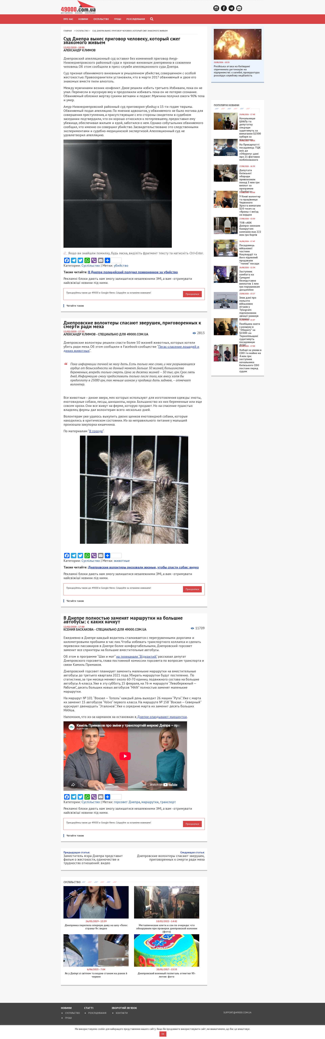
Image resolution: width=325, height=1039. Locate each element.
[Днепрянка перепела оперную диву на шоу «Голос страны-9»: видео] (96, 917)
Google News (239, 8)
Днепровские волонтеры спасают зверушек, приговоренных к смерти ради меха (171, 856)
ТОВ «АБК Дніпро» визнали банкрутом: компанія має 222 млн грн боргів (250, 228)
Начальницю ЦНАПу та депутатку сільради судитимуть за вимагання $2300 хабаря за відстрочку (250, 129)
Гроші (117, 19)
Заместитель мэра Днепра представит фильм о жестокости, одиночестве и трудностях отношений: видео (93, 858)
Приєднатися (192, 294)
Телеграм (231, 8)
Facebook (224, 8)
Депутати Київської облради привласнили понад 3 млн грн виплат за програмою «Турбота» (249, 180)
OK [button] (162, 1034)
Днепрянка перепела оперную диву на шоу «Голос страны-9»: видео (96, 926)
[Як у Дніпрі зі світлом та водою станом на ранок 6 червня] (96, 965)
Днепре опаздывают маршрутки (161, 717)
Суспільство (101, 19)
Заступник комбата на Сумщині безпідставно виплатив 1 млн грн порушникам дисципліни (249, 280)
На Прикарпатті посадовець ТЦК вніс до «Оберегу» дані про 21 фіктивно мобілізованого (250, 152)
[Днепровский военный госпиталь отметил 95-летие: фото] (166, 965)
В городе (96, 431)
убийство (121, 265)
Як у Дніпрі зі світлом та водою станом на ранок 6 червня (96, 975)
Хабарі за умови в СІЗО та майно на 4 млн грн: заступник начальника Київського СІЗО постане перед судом (250, 360)
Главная (67, 30)
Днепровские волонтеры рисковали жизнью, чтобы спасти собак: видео (143, 567)
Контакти (122, 1012)
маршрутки (150, 802)
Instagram (216, 8)
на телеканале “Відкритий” (136, 656)
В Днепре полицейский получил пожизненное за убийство (133, 272)
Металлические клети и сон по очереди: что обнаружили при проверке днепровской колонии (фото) (166, 928)
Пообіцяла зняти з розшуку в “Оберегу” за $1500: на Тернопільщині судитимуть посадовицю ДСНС (249, 334)
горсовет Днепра (127, 802)
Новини (83, 19)
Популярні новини (226, 105)
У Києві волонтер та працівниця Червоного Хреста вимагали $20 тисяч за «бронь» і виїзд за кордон (250, 205)
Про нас (68, 19)
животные (122, 560)
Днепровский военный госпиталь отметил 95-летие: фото (167, 975)
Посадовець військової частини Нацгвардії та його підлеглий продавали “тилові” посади (249, 254)
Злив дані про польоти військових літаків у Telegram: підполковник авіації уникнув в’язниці (248, 308)
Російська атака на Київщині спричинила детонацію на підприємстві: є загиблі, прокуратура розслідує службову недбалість (236, 71)
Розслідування (135, 19)
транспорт (168, 802)
